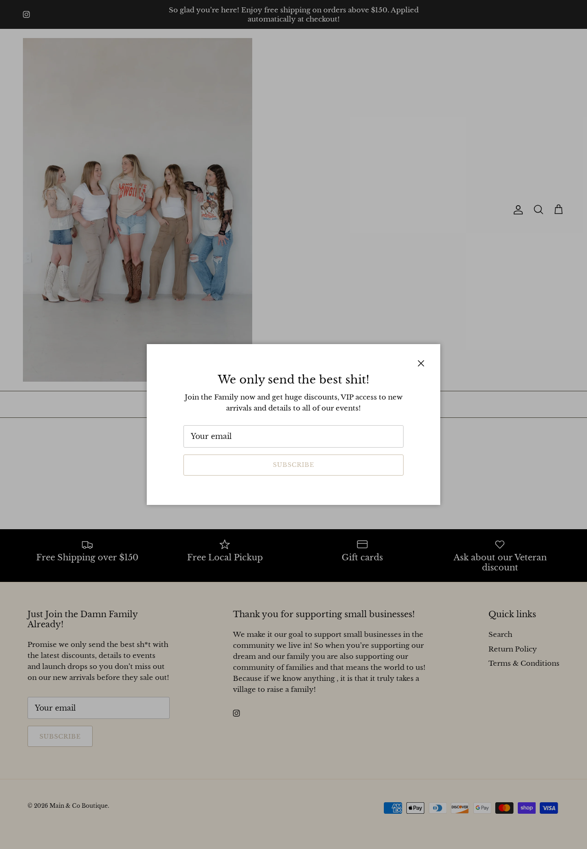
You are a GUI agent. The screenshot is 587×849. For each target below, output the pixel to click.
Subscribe (293, 465)
